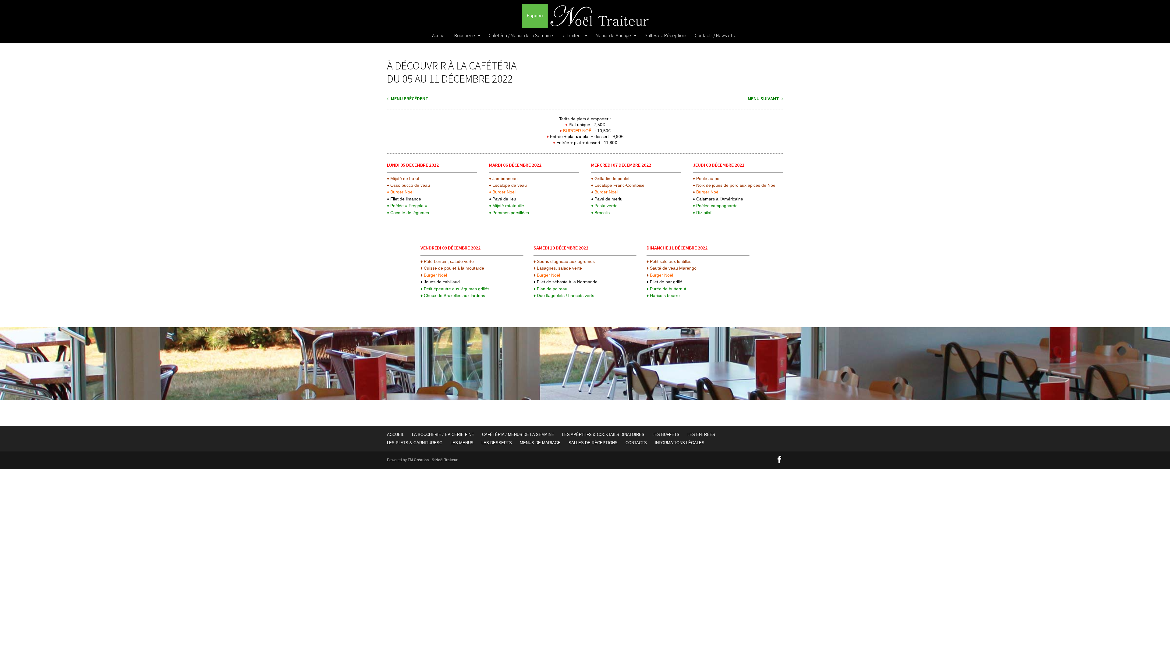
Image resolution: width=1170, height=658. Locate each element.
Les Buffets (665, 434)
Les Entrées (701, 434)
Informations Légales (679, 442)
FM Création (418, 460)
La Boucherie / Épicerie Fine (443, 434)
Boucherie (464, 35)
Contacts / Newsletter (716, 35)
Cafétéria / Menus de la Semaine (521, 35)
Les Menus (461, 442)
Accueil (439, 35)
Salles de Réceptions (666, 35)
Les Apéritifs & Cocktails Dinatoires (603, 434)
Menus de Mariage (613, 35)
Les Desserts (496, 442)
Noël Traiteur (446, 460)
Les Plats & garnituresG (414, 442)
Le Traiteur (571, 35)
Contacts (636, 442)
